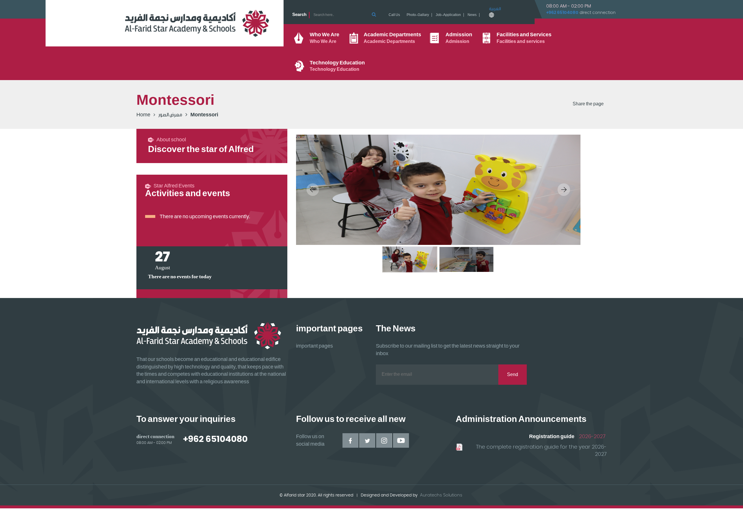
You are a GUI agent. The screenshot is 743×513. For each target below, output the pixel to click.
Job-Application (448, 15)
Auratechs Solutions (441, 495)
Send (512, 374)
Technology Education (337, 66)
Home (143, 115)
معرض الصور (170, 115)
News (472, 15)
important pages (314, 346)
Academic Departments (392, 38)
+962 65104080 (562, 12)
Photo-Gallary (418, 15)
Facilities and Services (524, 38)
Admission (459, 38)
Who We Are (324, 38)
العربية (495, 8)
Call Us (394, 15)
